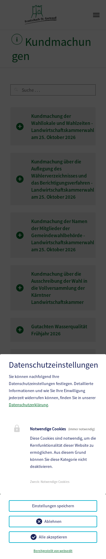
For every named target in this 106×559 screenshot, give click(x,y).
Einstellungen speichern (53, 505)
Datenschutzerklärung (28, 404)
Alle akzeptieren (53, 537)
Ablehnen (53, 521)
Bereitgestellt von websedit (53, 551)
